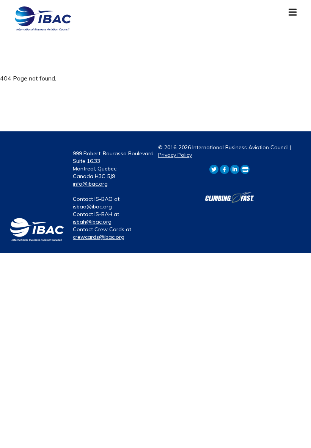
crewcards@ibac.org (98, 236)
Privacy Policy (175, 154)
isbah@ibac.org (92, 221)
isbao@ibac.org (92, 206)
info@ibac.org (90, 183)
